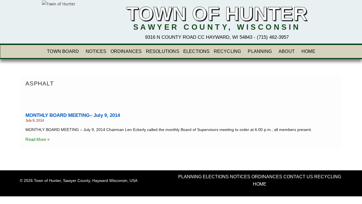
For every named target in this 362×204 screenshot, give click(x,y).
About (287, 51)
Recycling (227, 51)
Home (308, 51)
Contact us (298, 176)
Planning (260, 51)
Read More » (37, 139)
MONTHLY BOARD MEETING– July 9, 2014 (72, 115)
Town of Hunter (216, 14)
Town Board (63, 51)
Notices (96, 51)
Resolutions (162, 51)
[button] (64, 51)
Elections (196, 51)
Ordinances (126, 51)
